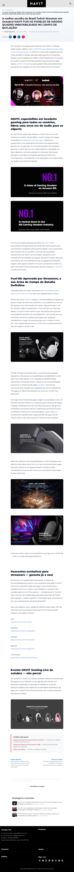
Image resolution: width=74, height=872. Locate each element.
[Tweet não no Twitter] (14, 36)
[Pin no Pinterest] (23, 36)
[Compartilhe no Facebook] (10, 36)
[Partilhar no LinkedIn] (19, 36)
